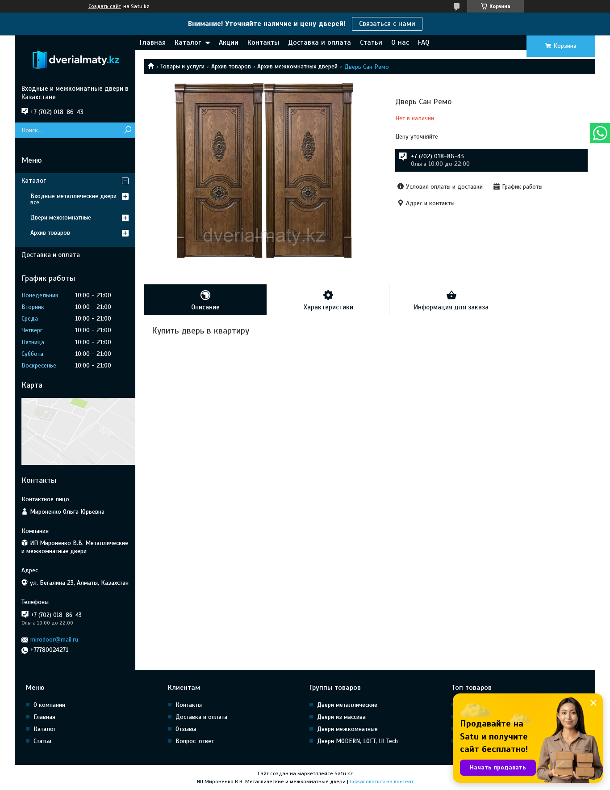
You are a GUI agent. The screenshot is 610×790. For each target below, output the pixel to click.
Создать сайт (104, 6)
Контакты (263, 42)
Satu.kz (343, 773)
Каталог (188, 42)
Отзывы (185, 729)
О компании (49, 705)
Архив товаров (231, 66)
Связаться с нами (387, 23)
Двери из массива (341, 717)
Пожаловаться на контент (382, 781)
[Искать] (127, 130)
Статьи (371, 42)
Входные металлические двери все (73, 199)
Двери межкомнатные (60, 217)
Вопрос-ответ (194, 741)
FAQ (423, 42)
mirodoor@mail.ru (54, 639)
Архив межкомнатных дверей (297, 66)
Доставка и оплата (319, 42)
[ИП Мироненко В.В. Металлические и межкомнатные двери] (75, 60)
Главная (153, 42)
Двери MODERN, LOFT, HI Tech (357, 741)
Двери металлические (347, 705)
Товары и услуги (182, 66)
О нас (400, 42)
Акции (228, 42)
